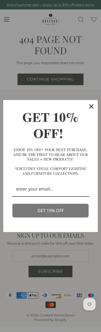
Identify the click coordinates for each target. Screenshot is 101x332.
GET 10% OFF (50, 210)
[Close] (91, 106)
